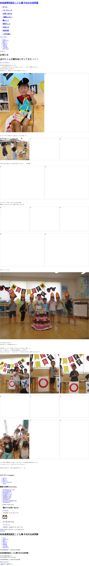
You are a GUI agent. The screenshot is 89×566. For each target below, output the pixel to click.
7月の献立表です (6, 502)
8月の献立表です (6, 492)
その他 (4, 483)
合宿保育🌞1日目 (7, 498)
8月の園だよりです (7, 495)
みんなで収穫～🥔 (7, 491)
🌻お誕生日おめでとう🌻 (9, 489)
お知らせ (5, 478)
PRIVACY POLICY (4, 561)
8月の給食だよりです (8, 493)
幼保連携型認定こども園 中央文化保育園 (19, 3)
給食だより (5, 480)
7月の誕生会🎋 (6, 499)
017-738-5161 (4, 557)
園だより (5, 479)
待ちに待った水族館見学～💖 (9, 500)
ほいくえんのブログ (4, 62)
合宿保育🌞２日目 (7, 496)
